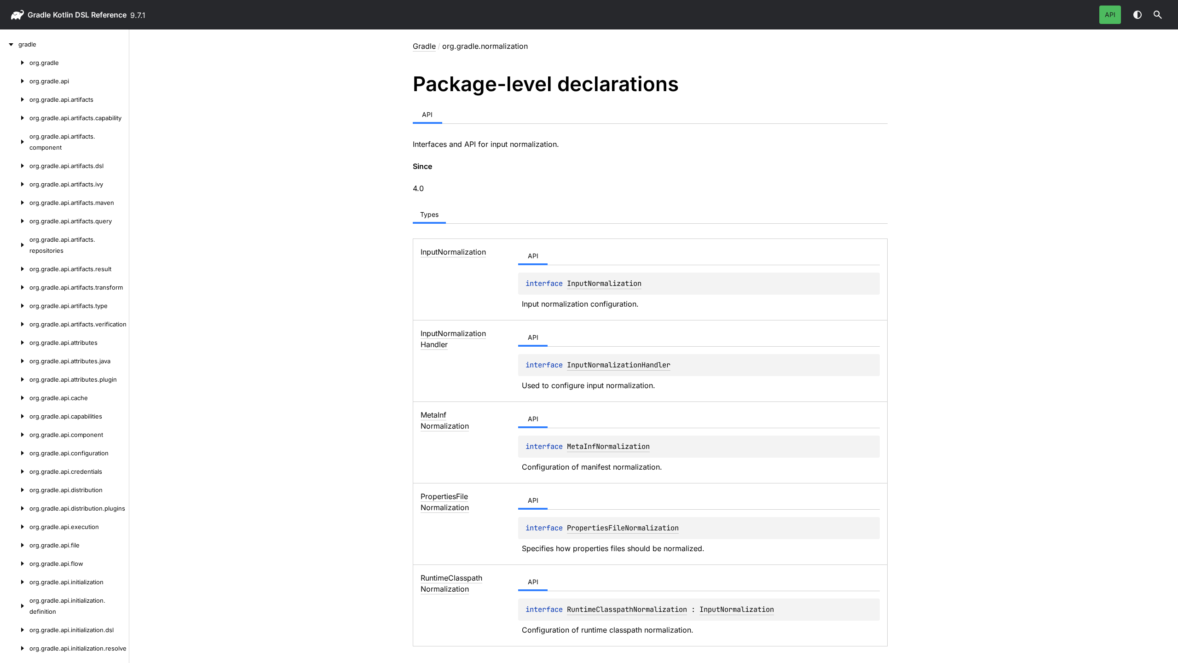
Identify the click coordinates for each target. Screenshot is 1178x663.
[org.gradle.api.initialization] (14, 582)
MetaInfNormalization (608, 446)
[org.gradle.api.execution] (14, 527)
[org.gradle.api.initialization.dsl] (14, 630)
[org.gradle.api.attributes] (14, 342)
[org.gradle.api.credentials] (14, 471)
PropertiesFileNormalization (623, 528)
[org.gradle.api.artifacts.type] (14, 306)
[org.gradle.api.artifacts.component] (14, 142)
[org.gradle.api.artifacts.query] (14, 221)
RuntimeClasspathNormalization (627, 609)
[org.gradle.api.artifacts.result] (14, 269)
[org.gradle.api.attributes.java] (14, 361)
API (1110, 14)
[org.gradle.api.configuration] (14, 453)
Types (429, 214)
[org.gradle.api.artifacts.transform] (14, 287)
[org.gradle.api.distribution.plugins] (14, 508)
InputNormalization (604, 283)
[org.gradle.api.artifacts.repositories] (14, 245)
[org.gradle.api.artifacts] (14, 99)
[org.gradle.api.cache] (14, 398)
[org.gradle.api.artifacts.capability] (14, 118)
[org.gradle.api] (14, 81)
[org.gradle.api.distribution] (14, 490)
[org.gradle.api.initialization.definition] (14, 606)
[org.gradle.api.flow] (14, 563)
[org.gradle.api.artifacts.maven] (14, 202)
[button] (1158, 15)
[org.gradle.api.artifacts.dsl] (14, 166)
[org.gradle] (14, 62)
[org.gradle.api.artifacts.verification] (14, 324)
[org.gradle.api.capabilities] (14, 416)
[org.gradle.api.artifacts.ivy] (14, 184)
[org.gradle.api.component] (14, 434)
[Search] (1158, 15)
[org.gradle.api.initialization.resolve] (14, 648)
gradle (39, 14)
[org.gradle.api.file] (14, 545)
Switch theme (1137, 15)
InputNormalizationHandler (618, 365)
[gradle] (9, 44)
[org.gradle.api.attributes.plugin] (14, 379)
